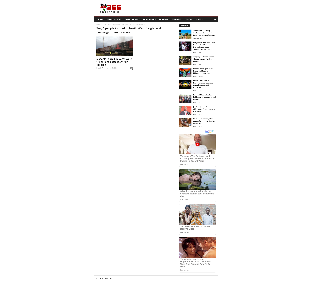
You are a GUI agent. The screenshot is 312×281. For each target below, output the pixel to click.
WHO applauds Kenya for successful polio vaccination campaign (204, 121)
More (198, 19)
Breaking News (114, 19)
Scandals (176, 19)
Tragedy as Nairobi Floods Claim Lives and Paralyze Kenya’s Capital (203, 59)
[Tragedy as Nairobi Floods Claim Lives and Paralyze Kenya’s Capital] (185, 60)
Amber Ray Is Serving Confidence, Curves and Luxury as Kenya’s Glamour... (204, 33)
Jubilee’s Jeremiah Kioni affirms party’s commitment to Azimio (204, 109)
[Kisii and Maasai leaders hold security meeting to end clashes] (185, 98)
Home (100, 19)
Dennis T (99, 68)
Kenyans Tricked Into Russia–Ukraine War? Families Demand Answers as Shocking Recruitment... (204, 46)
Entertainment (132, 19)
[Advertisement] (174, 8)
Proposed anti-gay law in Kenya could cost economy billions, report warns (203, 71)
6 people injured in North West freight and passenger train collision (114, 61)
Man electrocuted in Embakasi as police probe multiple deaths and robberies (203, 84)
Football (163, 19)
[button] (214, 19)
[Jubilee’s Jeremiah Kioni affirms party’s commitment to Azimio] (185, 110)
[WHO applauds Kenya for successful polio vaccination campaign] (185, 122)
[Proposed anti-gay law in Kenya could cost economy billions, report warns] (185, 72)
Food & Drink (149, 19)
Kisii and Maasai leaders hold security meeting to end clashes (204, 97)
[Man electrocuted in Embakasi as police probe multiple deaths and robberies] (185, 84)
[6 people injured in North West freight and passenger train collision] (114, 46)
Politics (188, 19)
